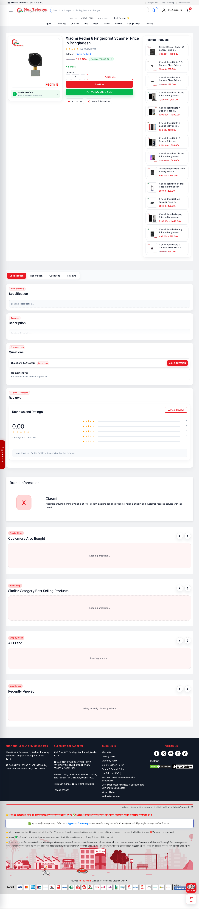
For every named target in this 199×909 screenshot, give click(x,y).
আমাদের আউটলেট (184, 3)
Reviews (71, 275)
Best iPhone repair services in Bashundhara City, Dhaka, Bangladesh (123, 786)
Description (36, 275)
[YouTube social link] (171, 753)
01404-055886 (62, 790)
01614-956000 (69, 762)
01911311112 (84, 762)
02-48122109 (69, 768)
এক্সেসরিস (73, 18)
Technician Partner (111, 796)
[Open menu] (10, 10)
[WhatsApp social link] (178, 753)
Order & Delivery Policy (113, 765)
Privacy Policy (108, 756)
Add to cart (110, 77)
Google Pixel (133, 23)
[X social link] (163, 753)
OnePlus (75, 23)
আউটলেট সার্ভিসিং (87, 18)
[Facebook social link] (156, 753)
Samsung (61, 23)
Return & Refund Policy (113, 769)
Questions (54, 275)
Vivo (86, 23)
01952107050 (36, 765)
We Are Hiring (168, 3)
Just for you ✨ (121, 18)
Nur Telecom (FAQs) (111, 773)
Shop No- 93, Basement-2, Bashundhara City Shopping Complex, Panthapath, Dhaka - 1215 (27, 755)
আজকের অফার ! (103, 18)
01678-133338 (21, 765)
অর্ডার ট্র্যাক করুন (153, 3)
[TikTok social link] (185, 753)
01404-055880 (86, 784)
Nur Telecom (85, 880)
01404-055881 (76, 765)
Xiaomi (107, 23)
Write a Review (176, 409)
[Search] (153, 10)
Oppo (95, 23)
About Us (106, 752)
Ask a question (177, 363)
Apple (48, 23)
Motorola (149, 23)
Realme (118, 23)
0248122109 (38, 768)
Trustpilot (154, 761)
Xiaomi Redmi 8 (83, 54)
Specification (16, 275)
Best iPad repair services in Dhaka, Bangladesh (118, 779)
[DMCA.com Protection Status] (161, 766)
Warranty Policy (109, 760)
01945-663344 (24, 768)
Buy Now (99, 84)
